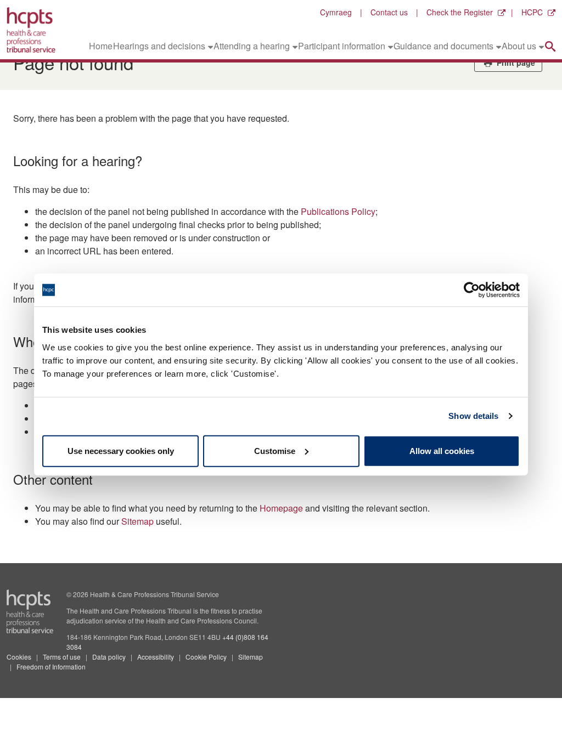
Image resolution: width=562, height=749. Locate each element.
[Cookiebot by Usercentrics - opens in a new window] (472, 290)
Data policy (109, 656)
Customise (274, 450)
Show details (473, 416)
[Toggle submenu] (210, 46)
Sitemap (137, 521)
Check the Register (459, 12)
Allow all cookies (441, 450)
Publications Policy (338, 211)
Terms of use (62, 656)
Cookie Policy (206, 656)
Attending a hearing (251, 45)
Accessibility (155, 656)
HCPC (532, 12)
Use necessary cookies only (121, 450)
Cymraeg (336, 12)
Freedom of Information (51, 666)
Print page (514, 62)
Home (101, 45)
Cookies (19, 656)
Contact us (389, 12)
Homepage (281, 508)
